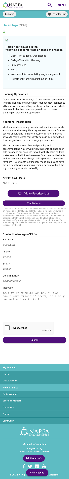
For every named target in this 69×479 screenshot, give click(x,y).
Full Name (8, 239)
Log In (6, 374)
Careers (6, 414)
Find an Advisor (10, 394)
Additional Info (34, 458)
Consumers (8, 407)
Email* (6, 263)
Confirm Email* (11, 275)
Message (8, 287)
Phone (6, 251)
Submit (34, 340)
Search (10, 14)
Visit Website (34, 203)
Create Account (10, 380)
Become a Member (12, 400)
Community (8, 421)
